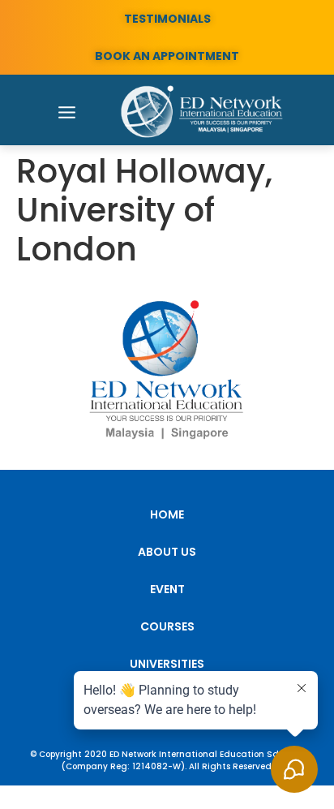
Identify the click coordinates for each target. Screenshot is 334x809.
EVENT (167, 589)
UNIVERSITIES (167, 664)
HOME (167, 514)
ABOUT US (167, 552)
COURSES (167, 626)
